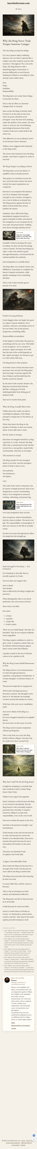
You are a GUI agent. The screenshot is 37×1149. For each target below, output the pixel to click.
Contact (13, 1028)
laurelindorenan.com (18, 3)
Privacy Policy (30, 1140)
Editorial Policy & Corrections (20, 1025)
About (13, 1023)
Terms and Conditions (13, 1143)
